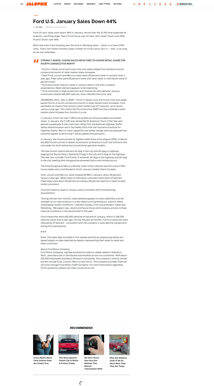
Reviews (78, 4)
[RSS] (170, 4)
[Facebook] (134, 4)
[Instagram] (160, 4)
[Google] (165, 4)
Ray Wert (39, 27)
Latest (57, 4)
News (67, 4)
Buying (118, 4)
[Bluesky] (139, 4)
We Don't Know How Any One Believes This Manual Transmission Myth (93, 363)
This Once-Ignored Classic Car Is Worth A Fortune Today (68, 361)
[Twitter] (150, 4)
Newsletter (186, 4)
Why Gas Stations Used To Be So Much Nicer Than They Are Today (118, 362)
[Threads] (155, 4)
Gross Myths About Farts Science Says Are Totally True (43, 361)
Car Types (104, 4)
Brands (91, 4)
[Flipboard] (144, 4)
